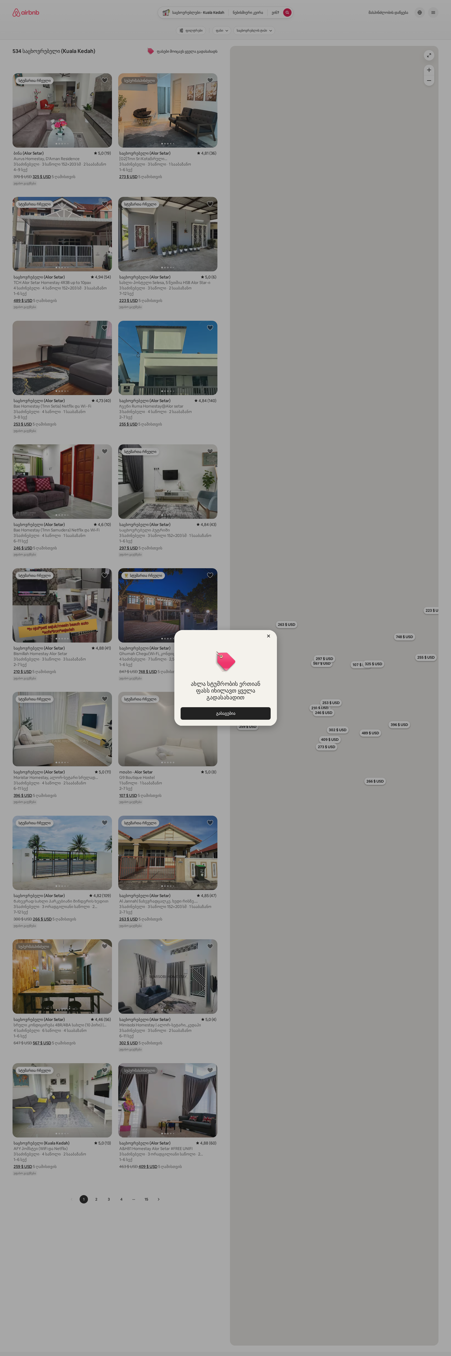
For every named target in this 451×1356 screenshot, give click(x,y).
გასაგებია (225, 713)
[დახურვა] (268, 636)
